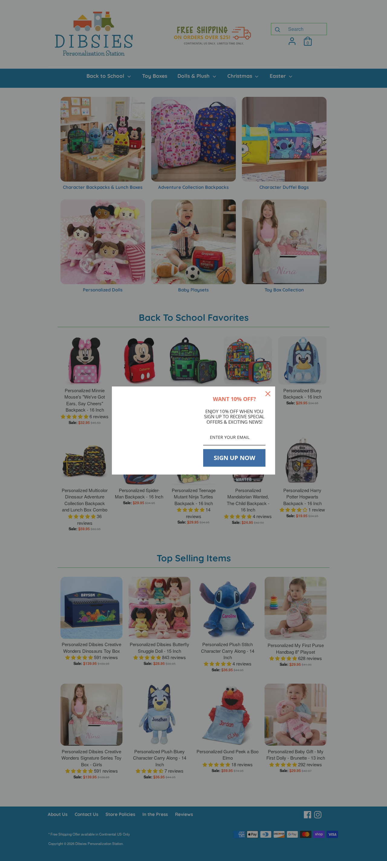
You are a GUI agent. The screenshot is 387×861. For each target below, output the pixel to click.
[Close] (268, 393)
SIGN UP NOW (234, 458)
